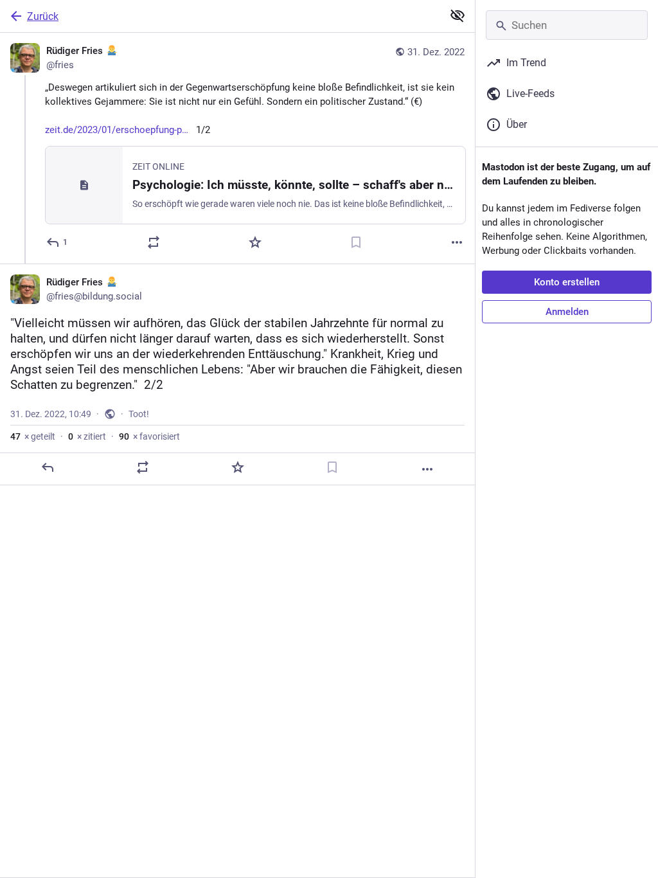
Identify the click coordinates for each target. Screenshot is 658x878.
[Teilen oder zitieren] (153, 242)
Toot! (139, 414)
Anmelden (567, 312)
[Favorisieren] (255, 242)
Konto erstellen (567, 282)
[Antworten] (47, 467)
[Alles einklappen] (457, 15)
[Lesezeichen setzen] (356, 242)
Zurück (42, 16)
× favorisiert (149, 436)
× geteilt (32, 436)
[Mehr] (457, 242)
